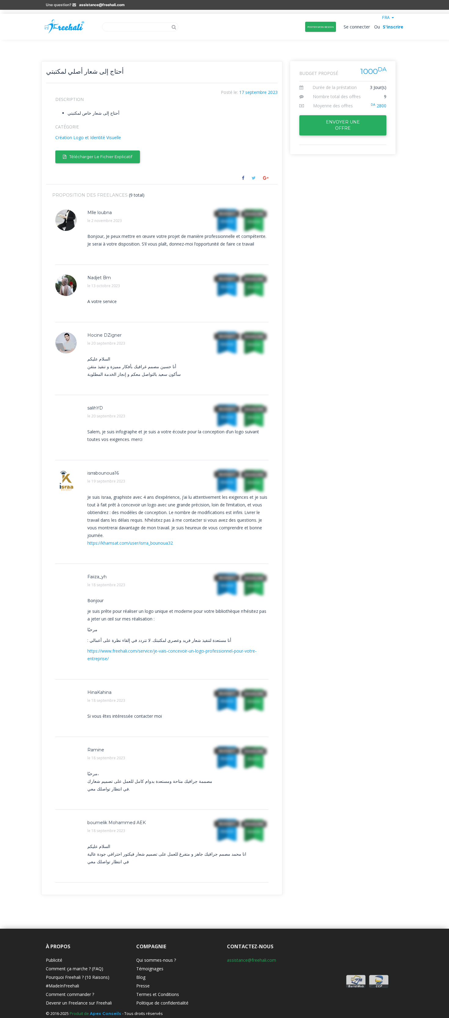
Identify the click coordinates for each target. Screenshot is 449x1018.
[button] (388, 17)
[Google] (265, 178)
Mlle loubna (99, 212)
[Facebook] (243, 178)
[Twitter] (254, 178)
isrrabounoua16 (103, 473)
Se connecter (357, 27)
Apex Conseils (105, 1013)
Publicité (54, 960)
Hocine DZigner (104, 335)
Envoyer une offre (343, 125)
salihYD (95, 408)
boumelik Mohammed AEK (116, 822)
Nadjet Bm (99, 277)
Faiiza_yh (97, 576)
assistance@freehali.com (102, 4)
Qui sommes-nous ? (156, 960)
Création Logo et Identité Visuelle (88, 137)
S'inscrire (393, 27)
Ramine (95, 750)
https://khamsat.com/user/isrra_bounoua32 (130, 543)
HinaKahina (99, 692)
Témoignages (149, 969)
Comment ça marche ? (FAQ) (74, 969)
